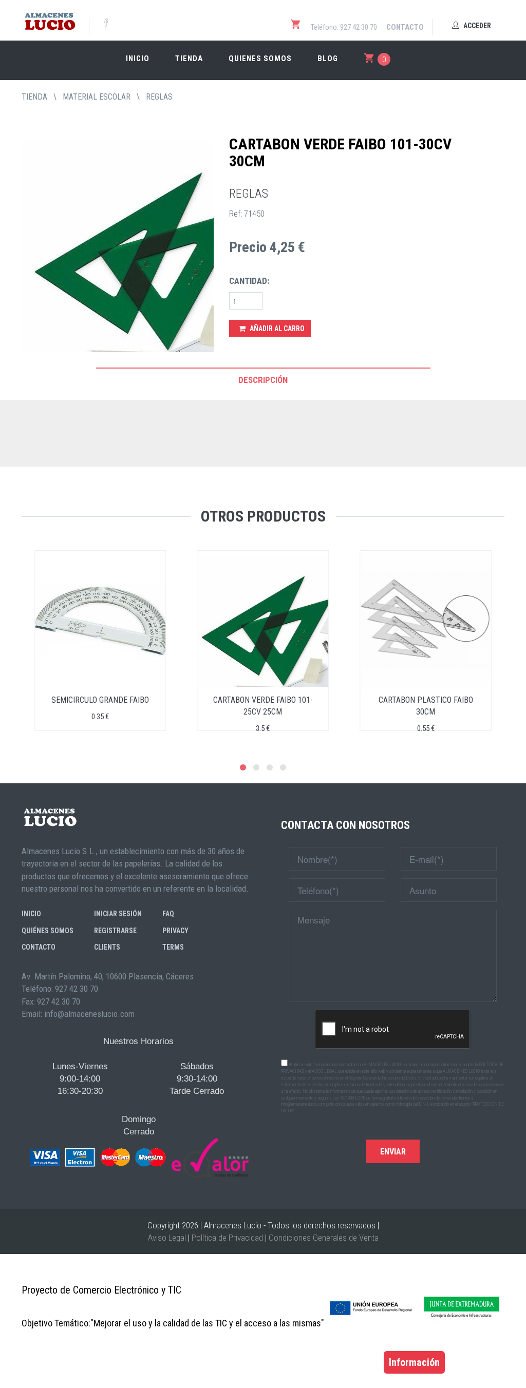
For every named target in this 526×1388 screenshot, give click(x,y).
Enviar (393, 1151)
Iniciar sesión (118, 914)
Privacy (175, 931)
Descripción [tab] (263, 380)
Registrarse (115, 931)
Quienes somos (260, 58)
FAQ (168, 914)
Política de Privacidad (227, 1237)
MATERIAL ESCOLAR (96, 97)
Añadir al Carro (276, 328)
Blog (327, 58)
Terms (173, 947)
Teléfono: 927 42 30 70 (344, 27)
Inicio (137, 58)
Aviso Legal (167, 1237)
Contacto (405, 27)
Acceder (476, 26)
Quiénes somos (47, 931)
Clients (107, 947)
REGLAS (159, 97)
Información (414, 1362)
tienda (34, 97)
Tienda (189, 58)
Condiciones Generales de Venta (324, 1237)
